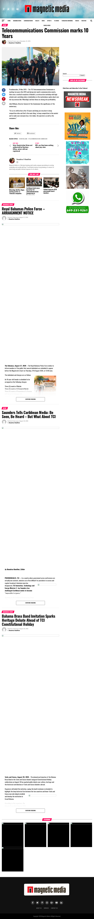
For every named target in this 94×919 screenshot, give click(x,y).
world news (47, 25)
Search (65, 74)
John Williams (23, 139)
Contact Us (54, 908)
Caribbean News (28, 21)
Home (9, 21)
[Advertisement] (74, 58)
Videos (77, 21)
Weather (84, 21)
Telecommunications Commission (38, 139)
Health (37, 21)
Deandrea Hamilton (14, 219)
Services (46, 908)
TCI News (56, 21)
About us (39, 908)
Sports (49, 21)
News (43, 21)
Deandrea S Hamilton (15, 43)
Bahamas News (17, 21)
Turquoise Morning (67, 21)
